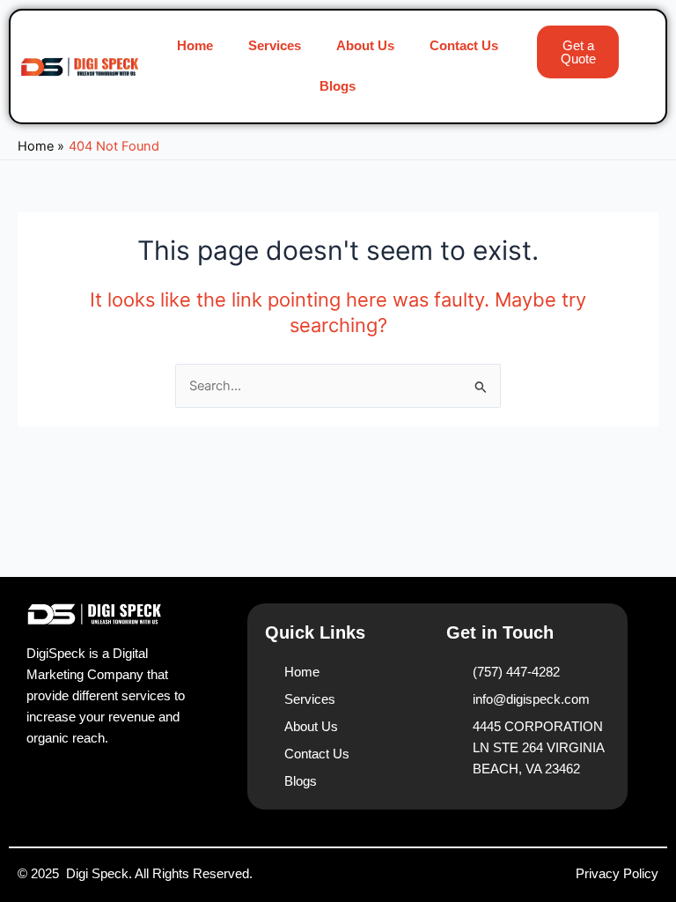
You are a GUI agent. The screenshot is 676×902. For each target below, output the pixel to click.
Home (195, 46)
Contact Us (464, 46)
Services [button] (274, 46)
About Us (365, 46)
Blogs (338, 86)
